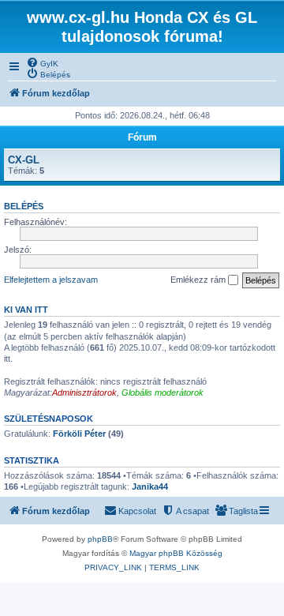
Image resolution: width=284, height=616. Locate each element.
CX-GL (23, 160)
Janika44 (150, 486)
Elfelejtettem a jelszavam (51, 279)
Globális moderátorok (162, 392)
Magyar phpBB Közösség (175, 553)
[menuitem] (42, 62)
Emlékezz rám (199, 279)
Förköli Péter (79, 433)
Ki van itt (26, 309)
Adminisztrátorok (84, 392)
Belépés (23, 206)
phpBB (100, 539)
